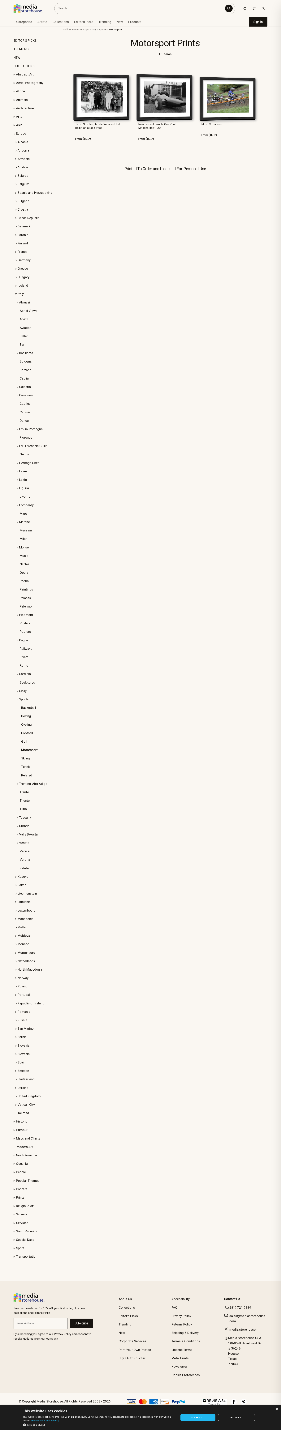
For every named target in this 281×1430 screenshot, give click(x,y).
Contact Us (232, 1299)
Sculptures (27, 682)
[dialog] (140, 1417)
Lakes (23, 471)
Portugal (24, 995)
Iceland (23, 285)
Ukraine (23, 1088)
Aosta (24, 319)
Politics (25, 623)
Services (22, 1223)
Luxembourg (27, 910)
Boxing (26, 716)
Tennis (26, 767)
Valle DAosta (28, 834)
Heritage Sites (29, 463)
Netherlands (26, 961)
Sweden (23, 1071)
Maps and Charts (28, 1138)
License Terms (181, 1350)
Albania (23, 142)
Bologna (26, 361)
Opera (24, 572)
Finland (23, 243)
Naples (24, 564)
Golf (24, 741)
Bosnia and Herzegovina (35, 193)
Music (24, 556)
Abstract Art (25, 74)
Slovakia (23, 1045)
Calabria (25, 387)
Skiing (25, 758)
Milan (23, 539)
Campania (26, 395)
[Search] (229, 8)
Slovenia (24, 1054)
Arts (19, 116)
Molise (24, 547)
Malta (22, 927)
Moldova (24, 936)
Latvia (22, 885)
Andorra (23, 150)
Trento (24, 792)
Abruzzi (24, 302)
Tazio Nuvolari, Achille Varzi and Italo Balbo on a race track (98, 126)
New (120, 22)
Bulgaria (23, 201)
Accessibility (180, 1299)
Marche (24, 522)
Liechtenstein (27, 893)
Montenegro (26, 953)
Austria (23, 167)
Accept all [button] (198, 1417)
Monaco (23, 944)
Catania (25, 412)
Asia (19, 125)
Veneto (24, 843)
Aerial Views (28, 311)
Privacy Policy (181, 1316)
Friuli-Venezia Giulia (33, 446)
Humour (22, 1130)
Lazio (23, 480)
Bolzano (25, 370)
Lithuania (24, 902)
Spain (21, 1062)
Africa (20, 91)
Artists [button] (42, 22)
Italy (21, 294)
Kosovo (23, 876)
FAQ (174, 1307)
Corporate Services (132, 1341)
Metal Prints (180, 1358)
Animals (22, 100)
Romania (24, 1012)
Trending (105, 22)
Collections (61, 22)
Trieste (25, 800)
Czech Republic (28, 218)
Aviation (25, 328)
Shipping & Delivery (185, 1333)
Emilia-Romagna (31, 429)
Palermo (26, 606)
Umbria (24, 826)
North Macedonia (30, 969)
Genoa (24, 454)
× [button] (276, 1409)
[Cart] (254, 8)
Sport (20, 1248)
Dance (24, 421)
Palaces (25, 598)
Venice (24, 851)
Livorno (25, 496)
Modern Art (25, 1147)
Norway (23, 978)
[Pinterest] (244, 1404)
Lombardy (26, 505)
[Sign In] (263, 8)
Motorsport (115, 29)
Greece (23, 268)
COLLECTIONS (24, 66)
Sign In (258, 22)
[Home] (31, 8)
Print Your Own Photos (135, 1350)
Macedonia (25, 919)
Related (26, 775)
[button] (99, 1425)
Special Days (25, 1240)
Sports (24, 699)
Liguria (24, 488)
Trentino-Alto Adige (33, 784)
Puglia (23, 640)
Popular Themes (27, 1181)
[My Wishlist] (245, 8)
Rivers (24, 657)
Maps (24, 513)
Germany (24, 260)
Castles (25, 404)
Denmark (24, 226)
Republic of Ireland (31, 1003)
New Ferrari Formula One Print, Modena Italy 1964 (157, 126)
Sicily (23, 691)
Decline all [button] (236, 1417)
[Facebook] (234, 1404)
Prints (20, 1197)
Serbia (22, 1037)
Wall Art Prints (71, 29)
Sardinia (25, 674)
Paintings (26, 589)
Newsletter (179, 1366)
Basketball (28, 708)
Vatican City (26, 1104)
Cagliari (25, 378)
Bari (22, 344)
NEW (17, 57)
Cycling (26, 724)
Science (21, 1214)
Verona (25, 859)
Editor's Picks (83, 22)
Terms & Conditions (185, 1341)
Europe (21, 133)
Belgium (23, 184)
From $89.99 (83, 139)
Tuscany (25, 817)
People (21, 1172)
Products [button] (134, 22)
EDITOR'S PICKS (25, 40)
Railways (26, 649)
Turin (23, 809)
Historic (21, 1121)
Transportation (26, 1256)
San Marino (26, 1028)
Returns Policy (181, 1324)
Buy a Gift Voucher (132, 1358)
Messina (26, 530)
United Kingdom (29, 1096)
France (22, 252)
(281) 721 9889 (239, 1307)
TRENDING (21, 49)
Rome (24, 665)
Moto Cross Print (212, 124)
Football (27, 733)
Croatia (23, 209)
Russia (22, 1020)
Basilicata (26, 353)
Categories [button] (24, 22)
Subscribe (81, 1323)
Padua (24, 581)
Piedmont (26, 615)
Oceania (22, 1164)
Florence (26, 437)
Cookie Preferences (185, 1375)
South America (26, 1231)
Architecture (25, 108)
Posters (25, 631)
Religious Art (25, 1206)
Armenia (24, 159)
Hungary (23, 277)
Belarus (23, 176)
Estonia (23, 235)
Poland (23, 986)
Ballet (24, 336)
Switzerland (26, 1079)
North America (26, 1155)
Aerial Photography (29, 83)
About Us (125, 1299)
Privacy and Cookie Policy (45, 1420)
